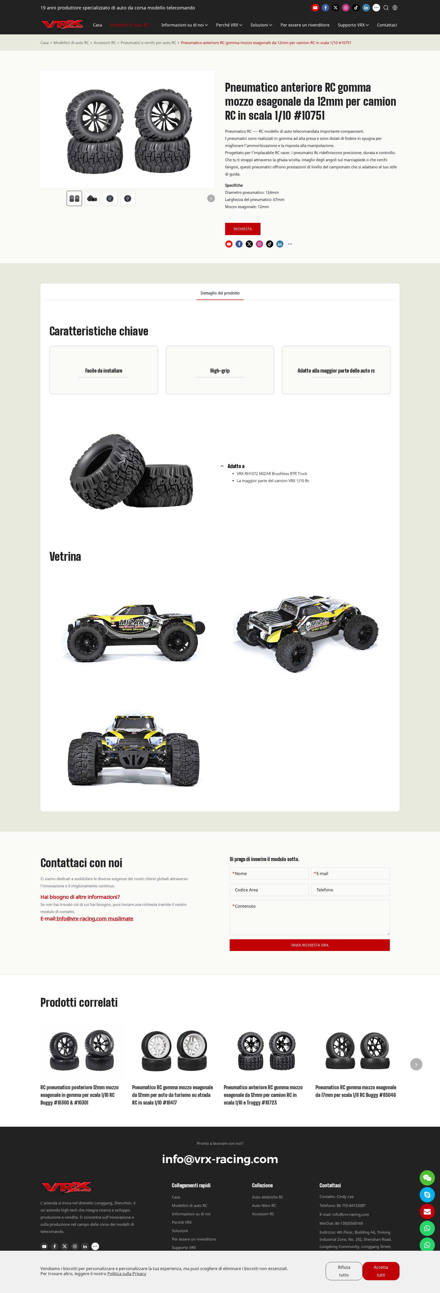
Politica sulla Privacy (126, 1273)
